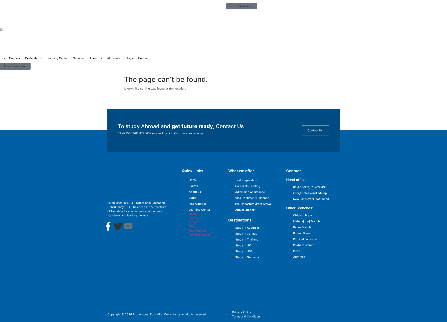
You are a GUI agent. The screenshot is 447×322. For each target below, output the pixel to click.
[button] (241, 6)
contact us (315, 130)
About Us (96, 58)
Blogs (129, 58)
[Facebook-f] (108, 226)
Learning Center (57, 58)
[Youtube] (128, 226)
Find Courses (11, 58)
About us (195, 192)
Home (193, 180)
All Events (113, 58)
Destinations (33, 58)
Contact (143, 58)
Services (78, 58)
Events (193, 186)
